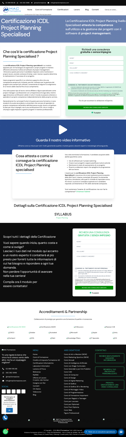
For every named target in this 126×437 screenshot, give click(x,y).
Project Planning (62, 218)
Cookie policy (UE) (66, 434)
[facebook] (4, 391)
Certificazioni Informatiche (15, 14)
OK (9, 410)
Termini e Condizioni (79, 434)
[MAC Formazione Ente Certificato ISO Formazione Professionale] (63, 419)
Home (4, 14)
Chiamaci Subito (83, 191)
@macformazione (40, 3)
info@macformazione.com (60, 3)
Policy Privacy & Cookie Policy (43, 434)
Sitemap (56, 434)
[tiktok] (23, 391)
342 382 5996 (24, 3)
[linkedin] (18, 391)
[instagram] (14, 391)
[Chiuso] (17, 394)
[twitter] (9, 391)
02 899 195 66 (10, 3)
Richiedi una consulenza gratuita (95, 107)
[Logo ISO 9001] (16, 327)
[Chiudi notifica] (86, 431)
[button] (5, 431)
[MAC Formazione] (8, 350)
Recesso (89, 434)
